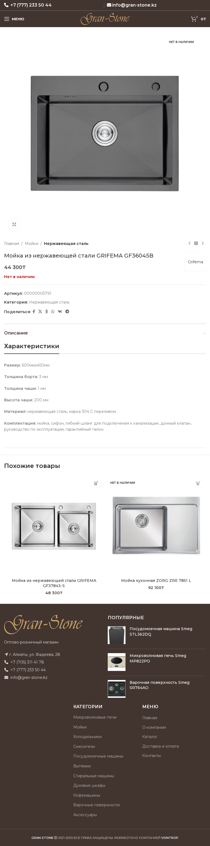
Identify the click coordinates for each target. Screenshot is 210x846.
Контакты (151, 755)
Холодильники (87, 736)
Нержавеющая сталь (66, 243)
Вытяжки (82, 766)
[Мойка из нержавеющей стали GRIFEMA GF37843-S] (54, 525)
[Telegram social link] (67, 311)
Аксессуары (85, 814)
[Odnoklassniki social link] (46, 311)
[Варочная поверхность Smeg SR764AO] (117, 689)
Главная (11, 243)
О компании (154, 727)
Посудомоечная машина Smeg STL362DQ (161, 631)
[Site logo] (105, 18)
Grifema (195, 261)
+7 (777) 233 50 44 (31, 5)
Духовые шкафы (89, 785)
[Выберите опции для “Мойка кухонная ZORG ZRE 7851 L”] (198, 483)
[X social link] (40, 311)
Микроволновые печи (94, 717)
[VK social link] (60, 311)
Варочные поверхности (96, 804)
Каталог (150, 736)
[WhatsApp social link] (52, 311)
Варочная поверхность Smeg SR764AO (159, 685)
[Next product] (202, 243)
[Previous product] (189, 243)
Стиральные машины (93, 775)
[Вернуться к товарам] (196, 243)
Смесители (84, 746)
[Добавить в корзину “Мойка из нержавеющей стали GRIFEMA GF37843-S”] (96, 483)
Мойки (31, 243)
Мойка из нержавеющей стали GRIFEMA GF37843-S (54, 583)
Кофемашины (86, 795)
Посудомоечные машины (98, 756)
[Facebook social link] (34, 311)
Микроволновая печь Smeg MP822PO (158, 658)
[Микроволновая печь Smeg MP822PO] (117, 662)
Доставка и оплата (160, 746)
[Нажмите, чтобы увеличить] (14, 224)
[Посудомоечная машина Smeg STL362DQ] (117, 635)
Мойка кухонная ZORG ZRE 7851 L (156, 580)
